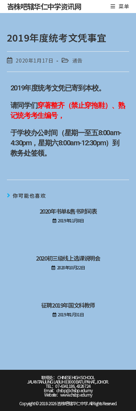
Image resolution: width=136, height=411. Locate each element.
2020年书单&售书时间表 (68, 211)
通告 (77, 60)
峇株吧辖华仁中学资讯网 (44, 6)
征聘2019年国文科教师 (68, 305)
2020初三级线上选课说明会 (68, 258)
